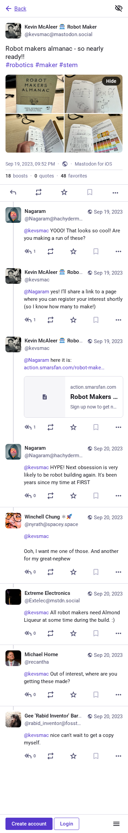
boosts (16, 176)
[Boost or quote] (38, 192)
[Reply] (13, 192)
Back (20, 8)
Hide (111, 81)
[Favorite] (64, 192)
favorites (74, 176)
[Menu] (116, 824)
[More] (115, 193)
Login (66, 824)
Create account (29, 824)
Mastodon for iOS (93, 164)
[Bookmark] (90, 192)
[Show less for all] (119, 8)
